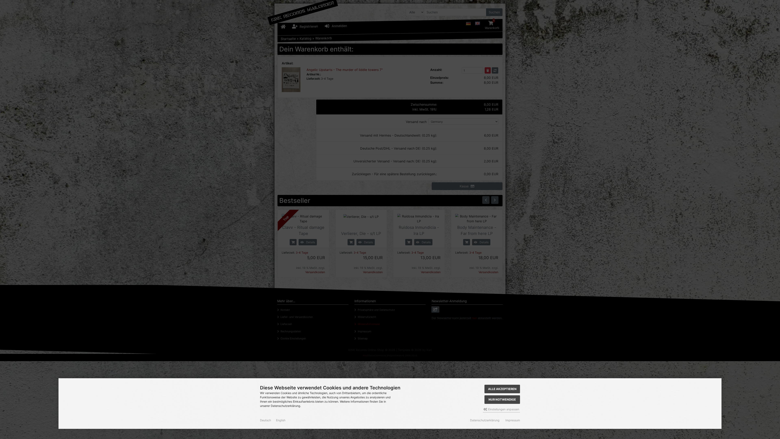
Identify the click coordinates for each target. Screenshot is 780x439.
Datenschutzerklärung (484, 420)
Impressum (512, 420)
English (280, 420)
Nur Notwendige (502, 399)
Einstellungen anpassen (503, 409)
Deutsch (265, 420)
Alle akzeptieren (502, 389)
